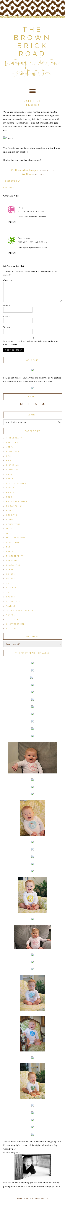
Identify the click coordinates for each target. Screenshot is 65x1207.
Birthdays (12, 465)
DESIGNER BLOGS (38, 1198)
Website (6, 327)
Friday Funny (14, 506)
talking (11, 606)
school (10, 574)
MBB (36, 174)
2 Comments (47, 170)
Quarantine (13, 565)
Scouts (10, 579)
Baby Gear (12, 451)
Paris (9, 551)
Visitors (11, 629)
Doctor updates (16, 483)
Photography (14, 556)
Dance (10, 479)
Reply (12, 222)
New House (13, 542)
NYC (8, 547)
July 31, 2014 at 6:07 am (31, 211)
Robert (10, 570)
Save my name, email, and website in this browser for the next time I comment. (30, 343)
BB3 (8, 456)
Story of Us (13, 601)
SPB (42, 174)
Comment (8, 280)
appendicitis (14, 442)
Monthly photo (15, 538)
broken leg (13, 470)
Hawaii (10, 511)
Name (6, 305)
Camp (9, 474)
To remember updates (19, 610)
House (10, 520)
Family (10, 488)
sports (10, 597)
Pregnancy (13, 560)
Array (9, 447)
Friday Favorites (16, 501)
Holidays (11, 515)
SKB (8, 583)
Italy (9, 529)
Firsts (10, 492)
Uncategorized (15, 624)
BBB (8, 461)
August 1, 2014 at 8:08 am (32, 242)
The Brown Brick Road (32, 42)
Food (9, 497)
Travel (10, 615)
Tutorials (12, 620)
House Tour (13, 524)
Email (6, 316)
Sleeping (11, 588)
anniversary (14, 438)
